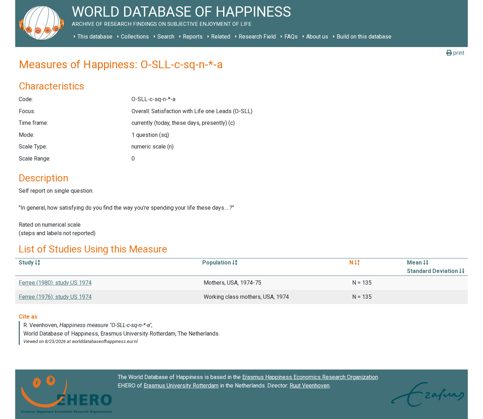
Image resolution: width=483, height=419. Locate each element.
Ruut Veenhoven (310, 385)
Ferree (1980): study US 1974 (55, 282)
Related (220, 36)
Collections (135, 36)
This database (94, 36)
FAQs (291, 36)
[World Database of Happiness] (43, 23)
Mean (415, 262)
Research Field (257, 36)
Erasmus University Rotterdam (181, 385)
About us (317, 36)
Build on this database (364, 36)
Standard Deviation (433, 271)
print (458, 53)
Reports (193, 36)
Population (217, 262)
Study (27, 262)
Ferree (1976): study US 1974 (55, 296)
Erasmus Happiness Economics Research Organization (310, 377)
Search (165, 36)
